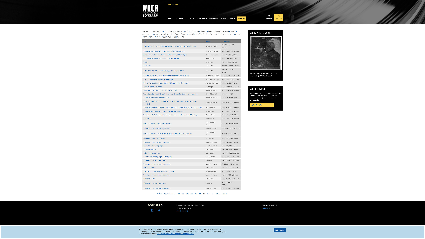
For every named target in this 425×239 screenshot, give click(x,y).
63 (208, 193)
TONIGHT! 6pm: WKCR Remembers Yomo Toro (158, 171)
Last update (226, 41)
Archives (224, 18)
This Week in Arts (149, 178)
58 (187, 193)
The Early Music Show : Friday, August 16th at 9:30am (161, 58)
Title (144, 41)
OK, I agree (279, 230)
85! (176, 18)
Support (241, 18)
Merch (232, 18)
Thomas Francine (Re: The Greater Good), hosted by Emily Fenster (165, 83)
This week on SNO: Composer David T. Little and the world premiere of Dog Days (170, 115)
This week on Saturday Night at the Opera (157, 157)
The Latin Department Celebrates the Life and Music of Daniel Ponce (166, 76)
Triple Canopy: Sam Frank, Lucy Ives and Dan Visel (160, 90)
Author (208, 41)
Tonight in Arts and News (151, 153)
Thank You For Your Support (152, 87)
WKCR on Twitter (159, 210)
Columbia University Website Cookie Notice (175, 234)
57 (183, 193)
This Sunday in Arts (149, 149)
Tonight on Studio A (149, 168)
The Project (147, 118)
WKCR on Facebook (152, 210)
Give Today (256, 105)
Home (170, 18)
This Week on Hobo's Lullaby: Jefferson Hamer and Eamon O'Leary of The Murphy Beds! (172, 107)
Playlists (213, 18)
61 (200, 193)
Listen (279, 18)
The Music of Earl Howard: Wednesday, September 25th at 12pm (165, 55)
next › (218, 193)
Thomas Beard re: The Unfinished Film (156, 97)
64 (213, 193)
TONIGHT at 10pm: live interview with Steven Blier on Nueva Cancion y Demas (169, 46)
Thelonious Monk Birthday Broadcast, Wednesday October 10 (164, 111)
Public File (266, 208)
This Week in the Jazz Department (155, 160)
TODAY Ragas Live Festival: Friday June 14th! (158, 79)
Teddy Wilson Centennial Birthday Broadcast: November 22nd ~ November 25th (170, 94)
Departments (201, 18)
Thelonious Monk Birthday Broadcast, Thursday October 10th (164, 51)
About (181, 18)
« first (159, 193)
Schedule (190, 18)
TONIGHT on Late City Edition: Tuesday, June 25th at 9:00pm (163, 71)
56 (179, 193)
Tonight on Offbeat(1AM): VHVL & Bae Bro (157, 123)
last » (225, 193)
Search (269, 18)
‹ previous (168, 193)
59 (192, 193)
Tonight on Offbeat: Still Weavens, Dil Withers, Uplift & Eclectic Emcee (167, 133)
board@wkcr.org (182, 211)
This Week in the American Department (156, 128)
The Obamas (147, 66)
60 (196, 193)
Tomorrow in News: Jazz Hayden (154, 138)
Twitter (145, 62)
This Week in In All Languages (153, 146)
